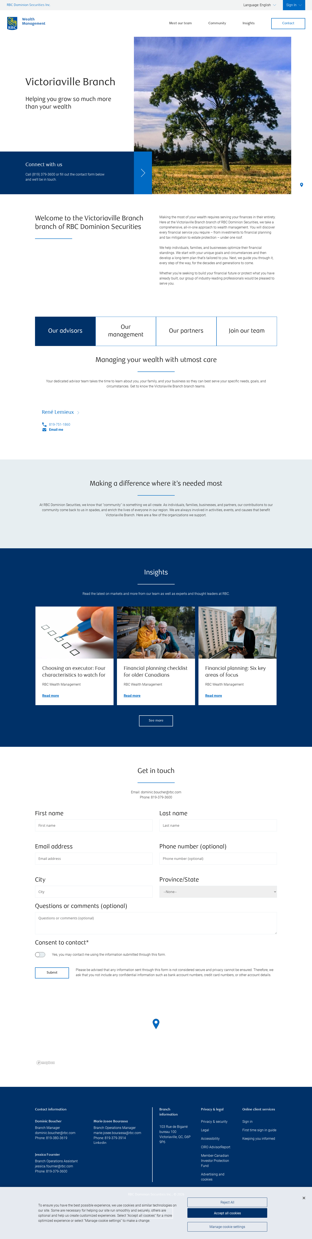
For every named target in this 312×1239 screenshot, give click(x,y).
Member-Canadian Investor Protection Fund (215, 1161)
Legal (205, 1130)
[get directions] (156, 1024)
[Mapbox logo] (45, 1062)
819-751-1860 (59, 424)
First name (49, 814)
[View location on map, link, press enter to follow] (156, 1029)
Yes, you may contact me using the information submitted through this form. (109, 955)
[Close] (304, 1198)
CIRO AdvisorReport (215, 1147)
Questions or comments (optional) (81, 906)
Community (217, 23)
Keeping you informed (258, 1139)
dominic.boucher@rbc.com (55, 1133)
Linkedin (100, 1143)
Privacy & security (214, 1122)
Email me (56, 430)
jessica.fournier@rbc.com (54, 1166)
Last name (173, 814)
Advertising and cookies (212, 1176)
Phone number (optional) (193, 847)
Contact (288, 23)
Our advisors (65, 331)
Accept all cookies (227, 1213)
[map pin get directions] (156, 1024)
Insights (249, 23)
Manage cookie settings (227, 1227)
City (40, 880)
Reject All (227, 1202)
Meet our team (180, 23)
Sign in (247, 1122)
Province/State (179, 880)
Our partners (186, 331)
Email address (54, 847)
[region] (156, 1029)
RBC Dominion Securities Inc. (29, 5)
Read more (50, 696)
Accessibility (210, 1139)
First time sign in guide (259, 1130)
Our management (125, 331)
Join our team (247, 331)
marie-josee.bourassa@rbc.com (117, 1133)
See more (156, 721)
